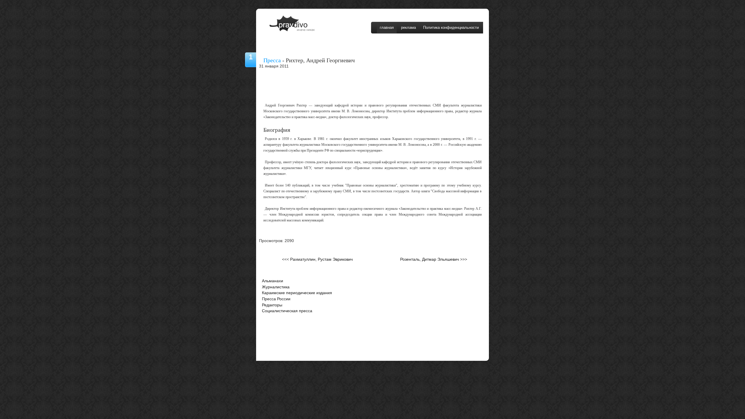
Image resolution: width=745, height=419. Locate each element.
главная (387, 27)
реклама (408, 27)
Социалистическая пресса (287, 311)
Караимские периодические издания (297, 293)
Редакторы (272, 305)
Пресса (272, 60)
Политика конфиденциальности (451, 27)
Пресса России (276, 299)
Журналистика (276, 287)
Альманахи (272, 281)
